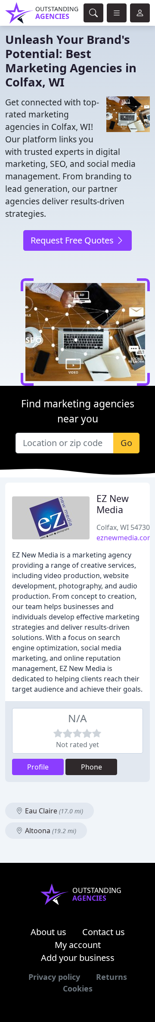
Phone (91, 767)
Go (126, 443)
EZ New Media (112, 504)
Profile (38, 767)
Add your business (78, 958)
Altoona (49, 830)
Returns (111, 977)
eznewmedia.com (125, 537)
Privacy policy (54, 977)
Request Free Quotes (73, 240)
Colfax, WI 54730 (123, 527)
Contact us (103, 932)
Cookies (78, 988)
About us (48, 932)
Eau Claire (53, 811)
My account (78, 945)
